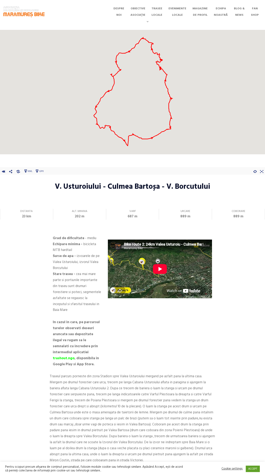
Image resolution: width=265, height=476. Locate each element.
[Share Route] (10, 171)
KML (30, 171)
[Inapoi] (3, 171)
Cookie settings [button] (232, 469)
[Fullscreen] (261, 171)
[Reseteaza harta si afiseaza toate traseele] (255, 171)
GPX (41, 171)
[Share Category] (18, 171)
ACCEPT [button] (252, 469)
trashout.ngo (64, 358)
